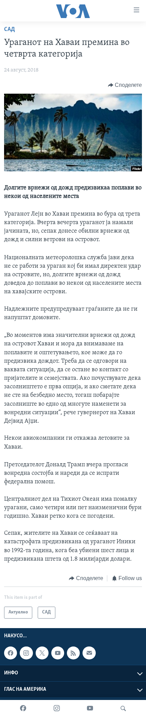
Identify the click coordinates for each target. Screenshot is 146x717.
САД (9, 30)
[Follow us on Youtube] (57, 652)
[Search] (123, 708)
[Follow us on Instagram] (26, 652)
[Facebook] (23, 708)
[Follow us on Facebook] (10, 652)
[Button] (125, 85)
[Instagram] (56, 708)
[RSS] (73, 652)
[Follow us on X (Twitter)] (42, 652)
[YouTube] (90, 708)
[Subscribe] (89, 652)
